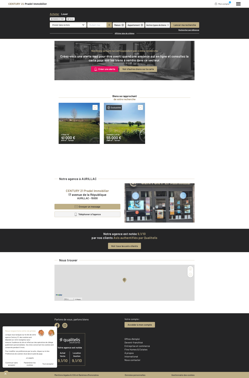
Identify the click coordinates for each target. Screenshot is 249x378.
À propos (129, 353)
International (131, 356)
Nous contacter (132, 360)
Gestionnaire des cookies (183, 375)
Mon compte (223, 4)
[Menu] (238, 3)
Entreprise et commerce (137, 346)
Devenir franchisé (134, 342)
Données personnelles (135, 375)
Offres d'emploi (132, 339)
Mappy (79, 299)
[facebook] (57, 325)
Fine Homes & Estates (136, 349)
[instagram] (64, 325)
